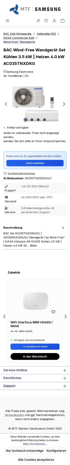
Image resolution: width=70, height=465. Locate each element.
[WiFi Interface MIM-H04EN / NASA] (35, 301)
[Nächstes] (64, 103)
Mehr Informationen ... (35, 443)
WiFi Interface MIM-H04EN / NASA (32, 324)
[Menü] (7, 20)
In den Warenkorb (35, 356)
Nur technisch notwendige (24, 450)
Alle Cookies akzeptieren (36, 459)
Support (9, 386)
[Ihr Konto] (54, 20)
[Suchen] (38, 20)
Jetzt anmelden (35, 163)
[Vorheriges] (5, 103)
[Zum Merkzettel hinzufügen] (53, 311)
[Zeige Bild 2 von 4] (31, 119)
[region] (35, 104)
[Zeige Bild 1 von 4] (25, 119)
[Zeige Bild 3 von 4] (38, 119)
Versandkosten (14, 415)
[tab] (34, 236)
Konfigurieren (56, 450)
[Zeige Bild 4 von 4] (44, 119)
